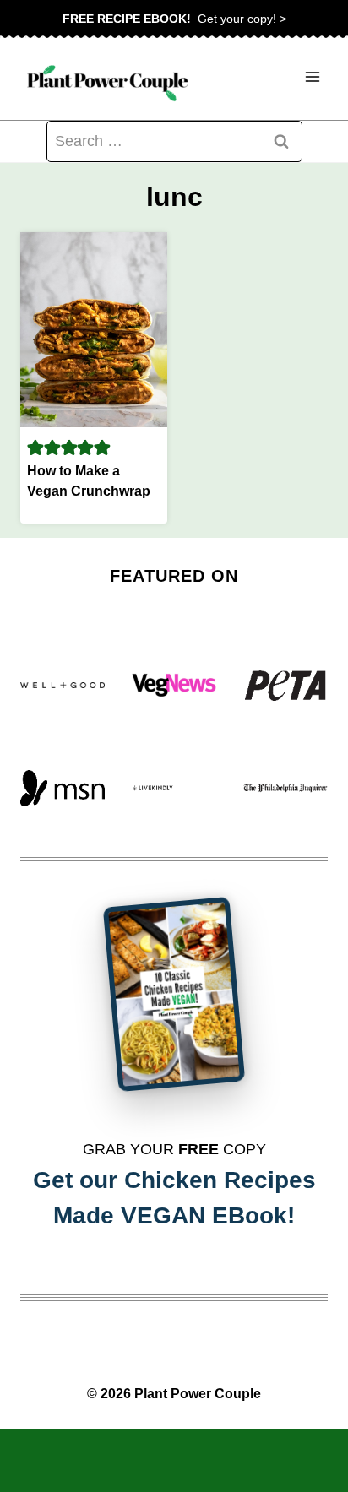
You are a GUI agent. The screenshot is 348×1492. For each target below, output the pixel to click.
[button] (35, 447)
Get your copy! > (174, 18)
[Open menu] (312, 77)
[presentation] (93, 329)
